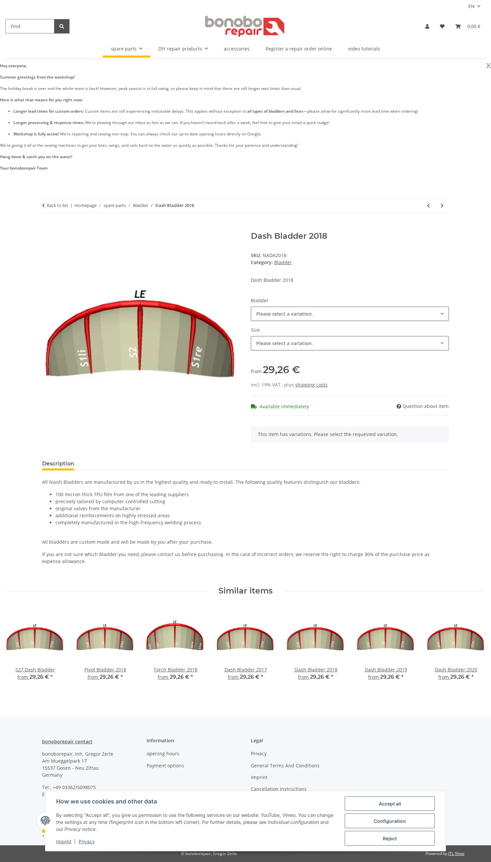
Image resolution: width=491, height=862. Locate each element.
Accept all (390, 803)
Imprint (63, 841)
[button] (427, 26)
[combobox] (350, 314)
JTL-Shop (456, 853)
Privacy (86, 841)
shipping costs (311, 385)
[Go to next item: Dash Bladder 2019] (442, 205)
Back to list (57, 205)
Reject (390, 838)
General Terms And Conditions (285, 765)
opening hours (163, 753)
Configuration (390, 821)
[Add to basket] (47, 227)
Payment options (165, 765)
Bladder (283, 262)
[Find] (61, 26)
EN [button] (471, 6)
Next (474, 648)
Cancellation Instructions (279, 789)
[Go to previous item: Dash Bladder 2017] (428, 205)
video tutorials (364, 48)
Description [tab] (58, 463)
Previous (16, 648)
